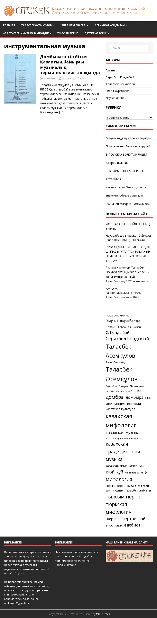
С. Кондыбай (117, 332)
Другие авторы (95, 33)
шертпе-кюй (133, 518)
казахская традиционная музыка (123, 451)
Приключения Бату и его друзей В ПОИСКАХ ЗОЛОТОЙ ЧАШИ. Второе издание (128, 154)
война (138, 391)
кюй (110, 472)
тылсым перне (123, 496)
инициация (115, 403)
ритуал (131, 486)
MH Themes (103, 614)
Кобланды (124, 327)
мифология (119, 479)
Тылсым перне (67, 33)
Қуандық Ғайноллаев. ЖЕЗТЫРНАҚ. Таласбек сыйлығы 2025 (123, 292)
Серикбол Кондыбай (110, 25)
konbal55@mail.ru (66, 565)
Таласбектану (115, 362)
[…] (61, 112)
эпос (109, 525)
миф (144, 472)
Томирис (123, 386)
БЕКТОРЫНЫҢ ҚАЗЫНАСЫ (124, 171)
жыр (148, 398)
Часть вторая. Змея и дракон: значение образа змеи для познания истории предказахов (127, 195)
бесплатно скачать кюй (119, 391)
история (134, 403)
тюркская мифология (118, 508)
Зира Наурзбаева (73, 25)
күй (120, 472)
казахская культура (120, 409)
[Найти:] (129, 48)
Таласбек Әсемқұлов (36, 25)
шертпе (112, 518)
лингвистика (132, 472)
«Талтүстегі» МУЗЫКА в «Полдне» (27, 33)
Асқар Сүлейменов (117, 315)
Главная (9, 25)
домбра (115, 396)
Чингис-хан (137, 386)
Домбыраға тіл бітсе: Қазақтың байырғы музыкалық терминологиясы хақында (70, 64)
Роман (137, 327)
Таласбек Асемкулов (120, 351)
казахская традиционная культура (124, 438)
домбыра (135, 397)
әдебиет (132, 525)
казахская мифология (121, 420)
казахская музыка (122, 432)
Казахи (111, 327)
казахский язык (116, 466)
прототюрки (116, 486)
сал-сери (143, 486)
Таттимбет (113, 179)
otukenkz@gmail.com (17, 603)
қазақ (118, 525)
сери (108, 490)
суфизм (118, 490)
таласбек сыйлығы (138, 490)
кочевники (137, 466)
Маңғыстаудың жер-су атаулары (128, 138)
